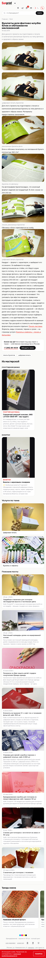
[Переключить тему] (36, 8)
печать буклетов (9, 355)
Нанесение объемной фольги (14, 920)
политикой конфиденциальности (11, 955)
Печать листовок (35, 326)
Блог (11, 19)
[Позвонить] (42, 8)
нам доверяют (11, 943)
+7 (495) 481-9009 (11, 348)
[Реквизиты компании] (27, 943)
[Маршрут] (18, 8)
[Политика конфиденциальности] (38, 943)
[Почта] (31, 8)
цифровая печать (24, 355)
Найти (39, 13)
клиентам (20, 943)
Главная (5, 19)
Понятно (38, 954)
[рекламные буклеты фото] (23, 143)
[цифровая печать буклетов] (23, 100)
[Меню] (15, 3)
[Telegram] (22, 8)
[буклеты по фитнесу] (23, 181)
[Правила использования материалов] (33, 943)
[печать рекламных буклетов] (23, 222)
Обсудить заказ (27, 348)
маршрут (31, 948)
